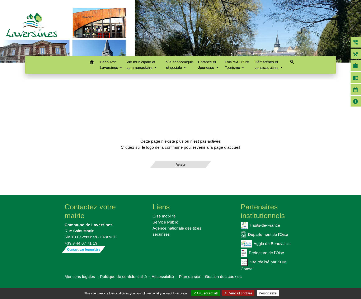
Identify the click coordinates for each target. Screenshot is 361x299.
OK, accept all (207, 293)
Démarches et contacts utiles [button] (267, 65)
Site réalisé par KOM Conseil (264, 265)
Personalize (268, 293)
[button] (92, 62)
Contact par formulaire (83, 249)
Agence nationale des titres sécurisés (177, 231)
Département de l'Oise (268, 234)
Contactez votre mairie (90, 211)
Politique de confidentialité (123, 276)
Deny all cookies (239, 293)
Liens (161, 207)
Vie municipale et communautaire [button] (141, 65)
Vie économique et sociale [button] (179, 65)
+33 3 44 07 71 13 (81, 243)
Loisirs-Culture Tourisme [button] (237, 65)
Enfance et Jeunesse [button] (207, 65)
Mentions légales (80, 276)
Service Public (165, 222)
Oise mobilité (164, 216)
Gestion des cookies (223, 276)
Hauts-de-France (265, 225)
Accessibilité (163, 276)
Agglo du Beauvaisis (272, 243)
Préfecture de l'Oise (266, 252)
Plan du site (189, 276)
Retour (180, 164)
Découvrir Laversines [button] (109, 65)
